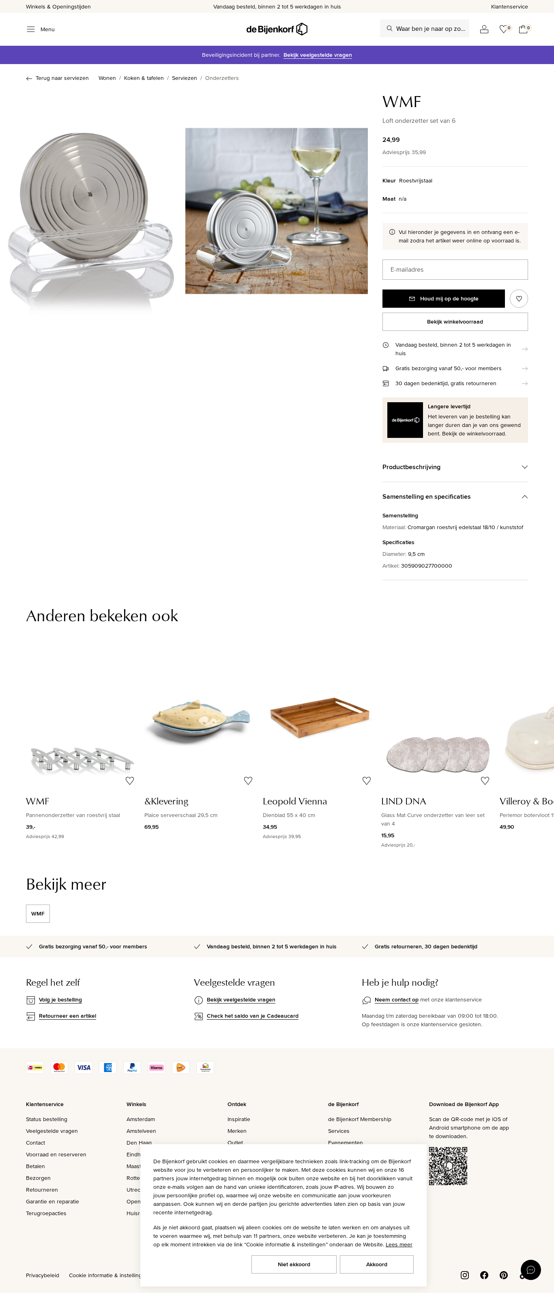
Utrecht (136, 1189)
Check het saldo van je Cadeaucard (252, 1016)
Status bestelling (46, 1119)
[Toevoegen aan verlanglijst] (519, 298)
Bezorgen (38, 1178)
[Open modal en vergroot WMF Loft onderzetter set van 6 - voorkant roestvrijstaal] (91, 213)
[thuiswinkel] (205, 1072)
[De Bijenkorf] (277, 29)
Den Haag (139, 1142)
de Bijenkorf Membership (359, 1119)
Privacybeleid (42, 1275)
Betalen (35, 1166)
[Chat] (531, 1270)
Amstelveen (141, 1131)
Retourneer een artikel (67, 1016)
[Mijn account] (484, 29)
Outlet (235, 1142)
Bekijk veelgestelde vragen (317, 55)
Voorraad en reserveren (56, 1154)
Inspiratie (239, 1119)
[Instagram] (465, 1275)
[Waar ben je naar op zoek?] (389, 28)
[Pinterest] (504, 1275)
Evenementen (345, 1142)
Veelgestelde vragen (52, 1131)
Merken (237, 1131)
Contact (35, 1142)
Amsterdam (141, 1119)
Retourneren (42, 1189)
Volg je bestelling (60, 999)
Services (339, 1131)
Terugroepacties (46, 1213)
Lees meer (399, 1244)
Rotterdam (139, 1178)
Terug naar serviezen (62, 78)
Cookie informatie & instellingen (108, 1275)
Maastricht (139, 1166)
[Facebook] (484, 1275)
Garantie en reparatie (52, 1201)
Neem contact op (397, 999)
